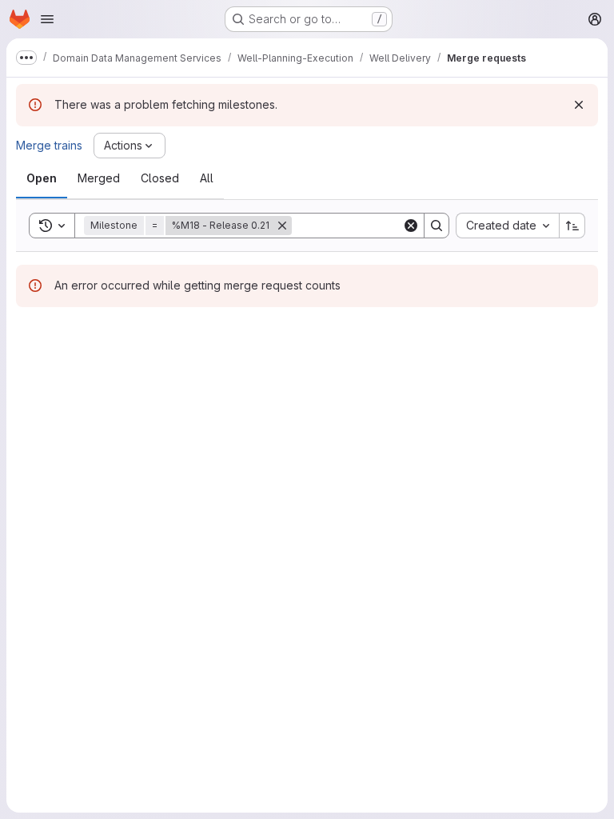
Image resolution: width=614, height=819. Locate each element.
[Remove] (282, 225)
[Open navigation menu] (47, 19)
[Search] (436, 225)
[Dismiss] (578, 104)
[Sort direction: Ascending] (572, 225)
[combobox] (507, 225)
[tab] (41, 178)
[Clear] (411, 225)
